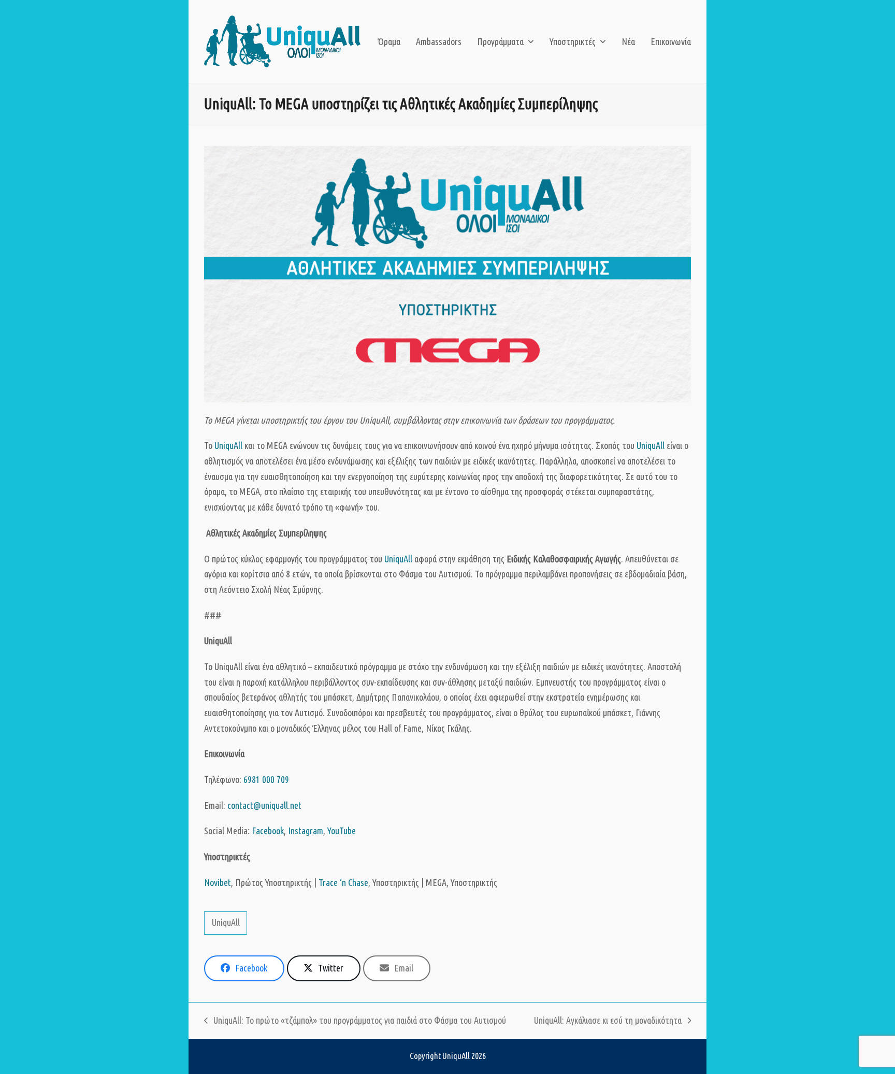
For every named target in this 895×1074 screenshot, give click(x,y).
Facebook (268, 830)
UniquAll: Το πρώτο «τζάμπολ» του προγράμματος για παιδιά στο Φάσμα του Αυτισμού (355, 1021)
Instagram (305, 830)
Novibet (217, 882)
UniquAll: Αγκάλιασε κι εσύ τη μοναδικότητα (608, 1021)
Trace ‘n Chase (343, 882)
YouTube (341, 830)
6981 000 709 (266, 779)
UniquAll (228, 445)
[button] (244, 968)
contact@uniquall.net (264, 805)
